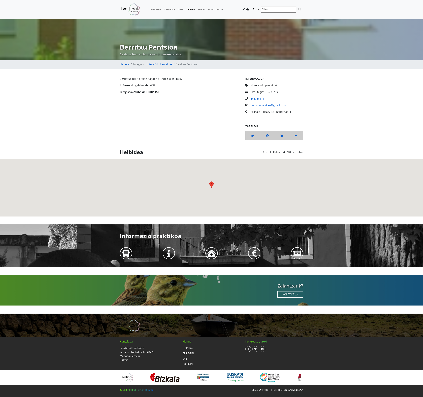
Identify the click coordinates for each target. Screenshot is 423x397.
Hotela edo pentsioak (159, 64)
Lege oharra (260, 390)
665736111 (257, 98)
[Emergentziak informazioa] (211, 253)
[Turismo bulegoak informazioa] (168, 253)
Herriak (156, 9)
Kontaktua (215, 9)
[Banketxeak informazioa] (254, 253)
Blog (201, 9)
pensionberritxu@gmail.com (268, 105)
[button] (211, 184)
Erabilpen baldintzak (288, 390)
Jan (180, 9)
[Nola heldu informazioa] (126, 253)
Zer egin (169, 9)
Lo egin (190, 9)
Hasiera (124, 64)
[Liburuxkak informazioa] (297, 253)
